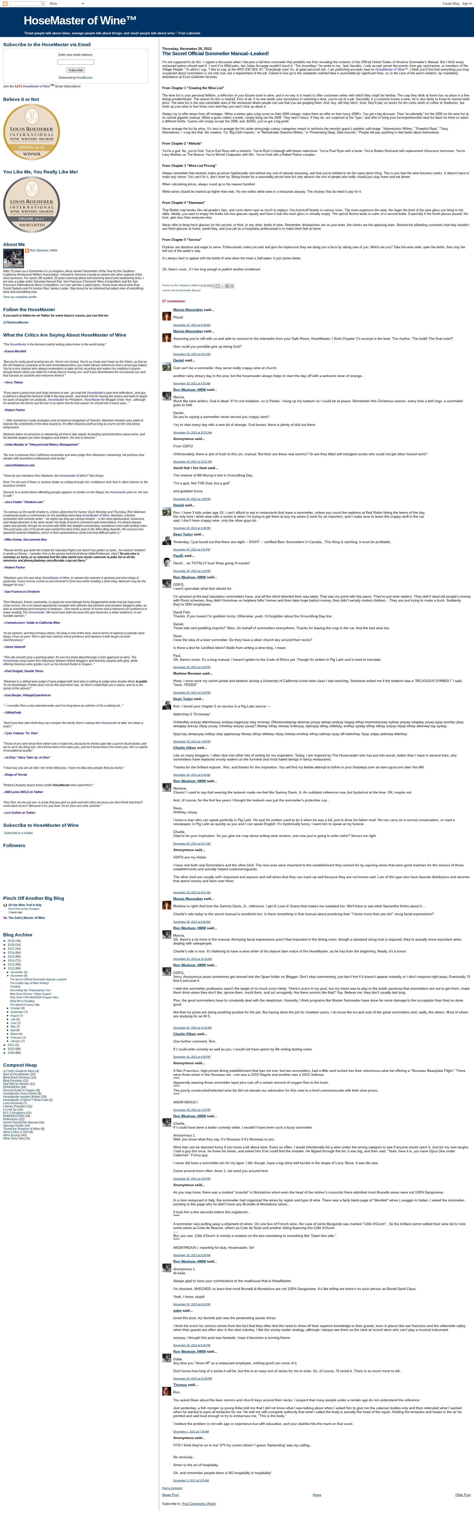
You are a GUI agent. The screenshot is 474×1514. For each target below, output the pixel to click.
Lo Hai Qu (10, 1109)
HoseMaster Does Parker (20, 1093)
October (16, 1008)
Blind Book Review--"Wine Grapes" (31, 993)
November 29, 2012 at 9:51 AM (191, 354)
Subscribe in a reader (18, 833)
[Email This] (213, 286)
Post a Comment (172, 1488)
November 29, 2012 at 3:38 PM (191, 528)
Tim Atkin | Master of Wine (26, 917)
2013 (11, 964)
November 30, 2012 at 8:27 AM (191, 843)
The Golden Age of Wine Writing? (29, 983)
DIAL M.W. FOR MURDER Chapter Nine (34, 997)
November (17, 975)
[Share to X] (222, 286)
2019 (11, 940)
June (14, 1023)
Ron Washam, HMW (189, 390)
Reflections (10, 1119)
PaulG (178, 556)
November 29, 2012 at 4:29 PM (191, 667)
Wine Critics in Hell (16, 1132)
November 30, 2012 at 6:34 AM (191, 774)
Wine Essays (11, 1135)
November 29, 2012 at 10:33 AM (192, 432)
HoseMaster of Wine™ (80, 20)
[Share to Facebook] (227, 286)
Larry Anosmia (12, 1103)
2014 (11, 960)
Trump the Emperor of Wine (21, 1128)
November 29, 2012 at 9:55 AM (191, 383)
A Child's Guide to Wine (19, 1071)
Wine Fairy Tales (14, 1138)
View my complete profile (20, 297)
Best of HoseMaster (16, 1074)
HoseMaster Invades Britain (21, 1096)
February (16, 1037)
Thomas (180, 1385)
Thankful (15, 986)
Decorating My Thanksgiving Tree (30, 990)
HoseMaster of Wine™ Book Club (25, 1099)
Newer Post (170, 1495)
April (13, 1030)
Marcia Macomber (188, 310)
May (14, 1026)
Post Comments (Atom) (199, 1504)
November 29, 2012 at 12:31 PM (192, 461)
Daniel (178, 360)
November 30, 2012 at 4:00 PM (191, 1056)
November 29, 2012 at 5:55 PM (191, 692)
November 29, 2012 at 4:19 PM (191, 570)
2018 (11, 944)
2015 (11, 956)
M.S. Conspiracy (14, 1112)
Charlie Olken (184, 748)
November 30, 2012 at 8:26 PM (191, 1345)
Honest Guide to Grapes (19, 1090)
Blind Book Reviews (16, 1077)
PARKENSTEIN (13, 1115)
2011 (11, 1044)
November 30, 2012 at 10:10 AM (192, 958)
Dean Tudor (183, 534)
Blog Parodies (12, 1080)
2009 (11, 1052)
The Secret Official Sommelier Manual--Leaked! (38, 979)
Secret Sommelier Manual (185, 290)
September (17, 1011)
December (17, 972)
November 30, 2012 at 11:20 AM (192, 1027)
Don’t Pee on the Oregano (24, 908)
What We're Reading (22, 1001)
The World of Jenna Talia (25, 1004)
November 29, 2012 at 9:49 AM (191, 324)
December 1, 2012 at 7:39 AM (191, 1431)
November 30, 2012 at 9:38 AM (191, 921)
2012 (11, 968)
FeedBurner (85, 77)
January (16, 1041)
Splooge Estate (13, 1125)
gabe (177, 1310)
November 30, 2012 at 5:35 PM (191, 1255)
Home (317, 1495)
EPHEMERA (11, 1087)
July (13, 1019)
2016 (11, 952)
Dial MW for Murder (16, 1083)
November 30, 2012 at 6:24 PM (191, 1304)
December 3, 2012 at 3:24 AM (191, 1480)
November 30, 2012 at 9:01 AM (191, 892)
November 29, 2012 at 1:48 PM (191, 498)
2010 (11, 1048)
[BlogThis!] (218, 286)
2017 (11, 948)
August (15, 1015)
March (15, 1033)
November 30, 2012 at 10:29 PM (192, 1378)
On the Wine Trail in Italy (25, 905)
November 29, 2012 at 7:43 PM (191, 741)
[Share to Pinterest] (232, 286)
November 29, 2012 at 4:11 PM (191, 549)
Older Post (463, 1495)
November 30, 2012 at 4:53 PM (191, 1178)
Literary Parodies (14, 1106)
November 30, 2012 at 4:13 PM (191, 1109)
